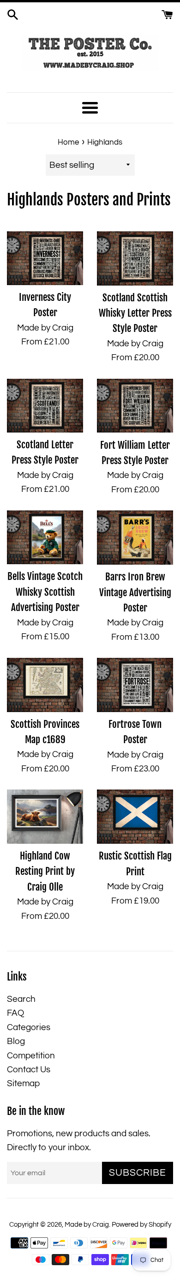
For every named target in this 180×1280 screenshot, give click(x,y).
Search (21, 999)
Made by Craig (87, 1224)
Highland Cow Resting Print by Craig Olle (45, 871)
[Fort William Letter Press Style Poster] (135, 406)
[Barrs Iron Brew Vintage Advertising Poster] (135, 537)
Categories (28, 1027)
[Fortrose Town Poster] (135, 685)
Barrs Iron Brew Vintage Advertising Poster (135, 592)
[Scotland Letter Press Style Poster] (45, 406)
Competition (31, 1055)
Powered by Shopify (141, 1224)
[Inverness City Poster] (45, 258)
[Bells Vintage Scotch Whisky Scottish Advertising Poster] (45, 537)
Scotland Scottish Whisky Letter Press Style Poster (135, 313)
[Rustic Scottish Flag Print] (135, 817)
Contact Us (28, 1069)
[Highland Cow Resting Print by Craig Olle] (45, 816)
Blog (16, 1041)
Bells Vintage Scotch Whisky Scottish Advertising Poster (45, 591)
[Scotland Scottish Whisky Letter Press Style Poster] (135, 258)
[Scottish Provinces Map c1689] (45, 685)
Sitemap (23, 1083)
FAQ (15, 1013)
